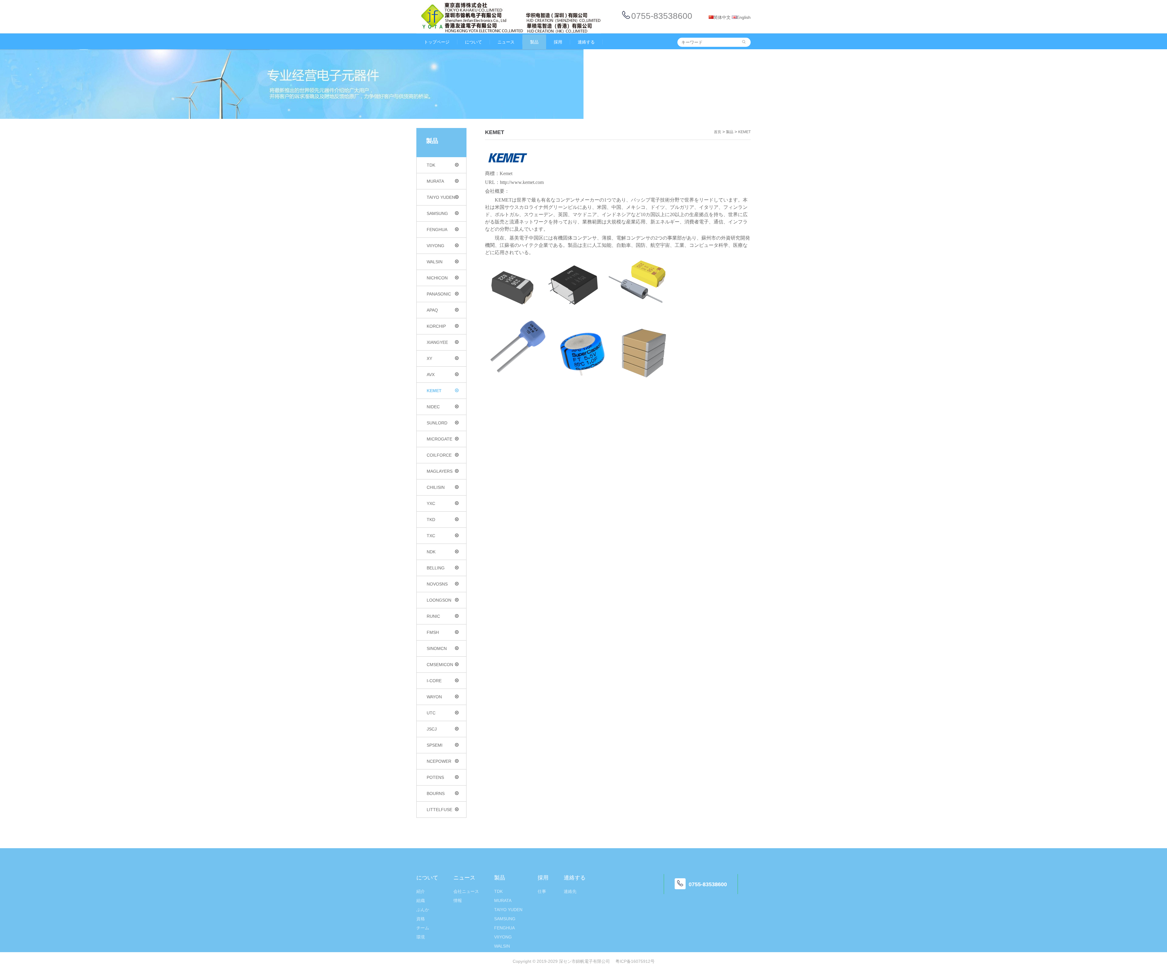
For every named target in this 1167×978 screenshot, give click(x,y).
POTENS (435, 777)
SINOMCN (437, 648)
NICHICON (437, 277)
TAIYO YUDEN (441, 197)
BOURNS (436, 793)
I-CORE (434, 680)
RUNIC (433, 616)
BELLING (436, 567)
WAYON (434, 696)
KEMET (434, 390)
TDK (431, 165)
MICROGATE (439, 439)
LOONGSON (439, 600)
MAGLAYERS (440, 471)
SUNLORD (437, 422)
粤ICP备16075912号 (635, 961)
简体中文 (722, 17)
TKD (431, 519)
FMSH (433, 632)
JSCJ (432, 729)
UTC (431, 712)
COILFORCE (439, 455)
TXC (431, 535)
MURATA (435, 181)
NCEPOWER (439, 761)
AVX (431, 374)
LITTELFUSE (439, 809)
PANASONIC (439, 294)
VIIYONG (435, 245)
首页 (717, 132)
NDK (431, 551)
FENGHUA (437, 229)
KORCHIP (436, 326)
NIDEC (433, 406)
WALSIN (434, 261)
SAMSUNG (437, 213)
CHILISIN (436, 487)
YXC (431, 503)
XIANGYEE (437, 342)
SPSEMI (434, 745)
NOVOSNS (437, 584)
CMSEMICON (440, 664)
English (744, 17)
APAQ (432, 310)
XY (429, 358)
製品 (729, 132)
